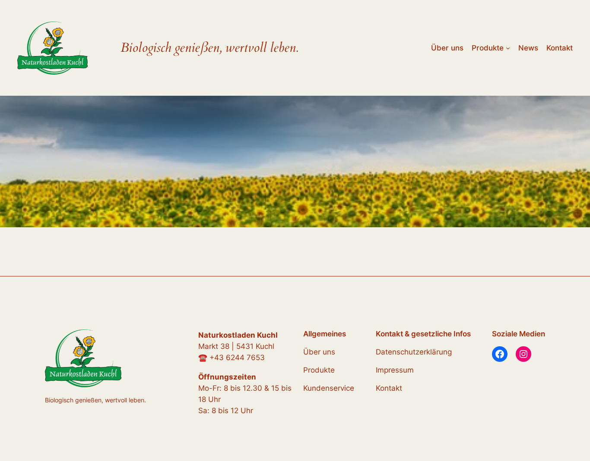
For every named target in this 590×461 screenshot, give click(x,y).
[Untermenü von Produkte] (508, 48)
